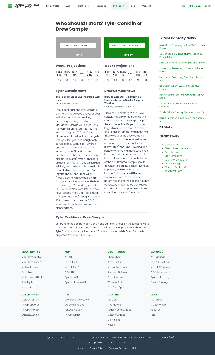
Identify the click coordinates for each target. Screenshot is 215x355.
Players (112, 324)
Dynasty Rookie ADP (76, 282)
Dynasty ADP (72, 277)
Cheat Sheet (114, 257)
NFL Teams (156, 299)
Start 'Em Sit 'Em (30, 299)
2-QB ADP (70, 272)
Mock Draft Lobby (31, 257)
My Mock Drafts (30, 267)
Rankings (101, 5)
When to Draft (115, 282)
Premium (196, 5)
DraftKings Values (74, 304)
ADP (68, 5)
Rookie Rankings (159, 282)
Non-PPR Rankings (160, 267)
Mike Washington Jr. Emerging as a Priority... (183, 62)
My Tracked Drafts (117, 267)
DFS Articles (114, 319)
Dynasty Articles (116, 314)
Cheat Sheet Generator (178, 148)
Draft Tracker (172, 152)
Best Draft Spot (173, 171)
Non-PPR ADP (72, 267)
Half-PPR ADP (71, 262)
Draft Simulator (173, 156)
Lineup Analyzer (30, 309)
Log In (208, 5)
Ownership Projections (77, 299)
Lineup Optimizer (31, 304)
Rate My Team (29, 282)
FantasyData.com (117, 342)
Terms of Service (118, 348)
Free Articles (114, 304)
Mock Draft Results (32, 262)
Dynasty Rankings (160, 277)
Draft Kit (112, 299)
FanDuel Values (73, 309)
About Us (155, 309)
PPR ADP (69, 257)
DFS (133, 5)
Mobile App (28, 287)
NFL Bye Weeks (158, 304)
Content (146, 5)
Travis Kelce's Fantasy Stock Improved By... (182, 112)
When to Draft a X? (175, 167)
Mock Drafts (52, 5)
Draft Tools (83, 5)
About (81, 348)
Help (183, 5)
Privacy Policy (97, 348)
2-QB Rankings (158, 272)
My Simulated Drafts (33, 277)
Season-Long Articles (119, 309)
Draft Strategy (172, 163)
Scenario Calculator (176, 159)
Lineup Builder (72, 314)
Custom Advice (30, 314)
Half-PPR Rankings (160, 262)
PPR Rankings (157, 257)
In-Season (118, 5)
